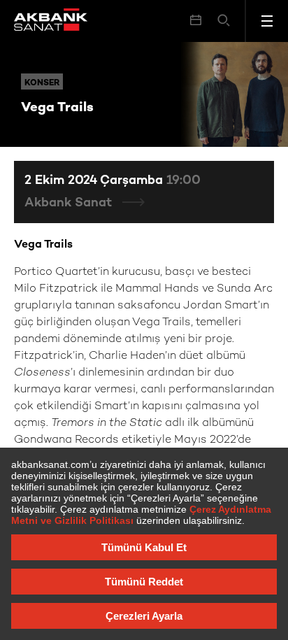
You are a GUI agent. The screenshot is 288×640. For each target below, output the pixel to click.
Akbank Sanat (69, 203)
